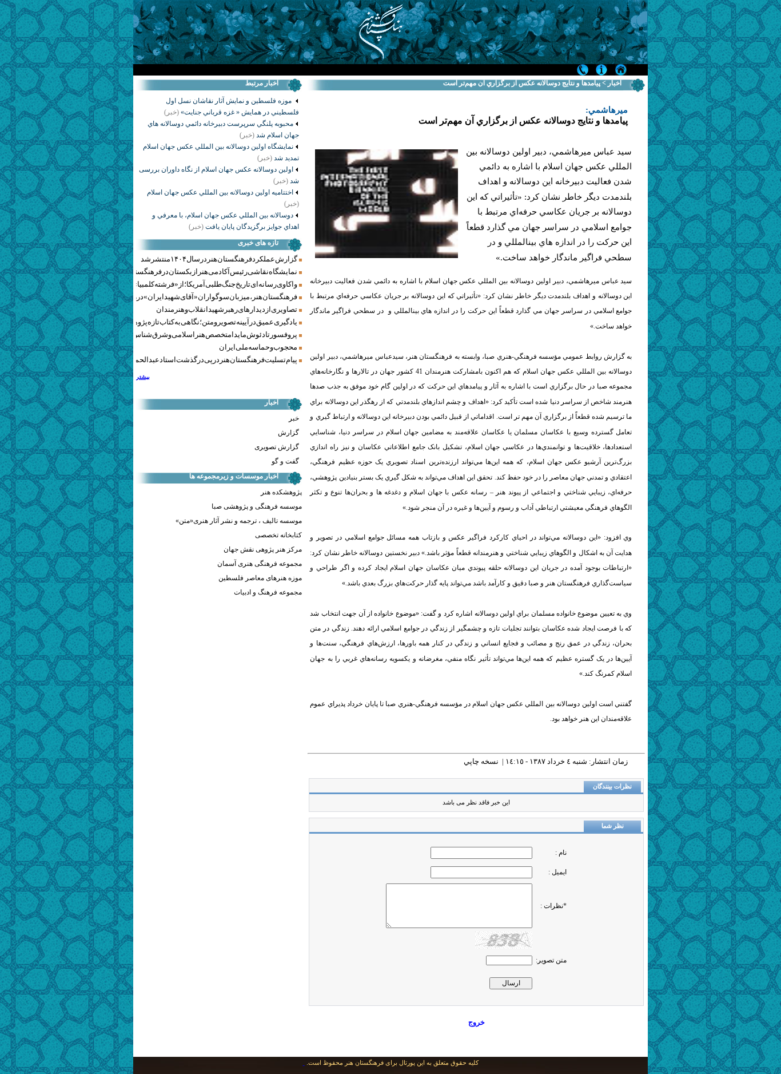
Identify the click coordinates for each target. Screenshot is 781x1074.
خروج (476, 1022)
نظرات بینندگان (612, 786)
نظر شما (612, 826)
